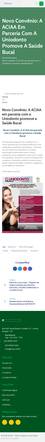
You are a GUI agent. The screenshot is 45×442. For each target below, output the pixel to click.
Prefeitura (6, 405)
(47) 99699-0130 (12, 345)
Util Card (6, 400)
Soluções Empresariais (19, 251)
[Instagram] (11, 422)
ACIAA (4, 102)
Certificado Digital (10, 390)
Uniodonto (34, 251)
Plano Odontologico (26, 247)
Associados (7, 368)
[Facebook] (15, 269)
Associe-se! (7, 363)
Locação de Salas (9, 377)
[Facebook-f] (4, 422)
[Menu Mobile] (41, 3)
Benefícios (12, 247)
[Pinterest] (25, 269)
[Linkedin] (30, 269)
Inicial (4, 58)
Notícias (12, 58)
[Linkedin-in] (18, 422)
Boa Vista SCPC (9, 395)
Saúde (5, 251)
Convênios (7, 373)
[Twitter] (20, 269)
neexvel (15, 438)
